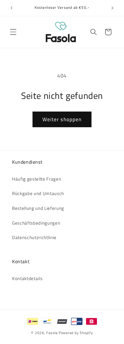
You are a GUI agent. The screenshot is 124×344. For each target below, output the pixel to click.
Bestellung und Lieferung (38, 208)
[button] (13, 32)
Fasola (52, 333)
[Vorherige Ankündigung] (11, 8)
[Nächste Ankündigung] (112, 8)
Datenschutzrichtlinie (34, 237)
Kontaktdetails (27, 278)
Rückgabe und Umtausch (38, 193)
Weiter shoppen (62, 119)
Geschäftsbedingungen (36, 222)
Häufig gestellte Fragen (36, 178)
